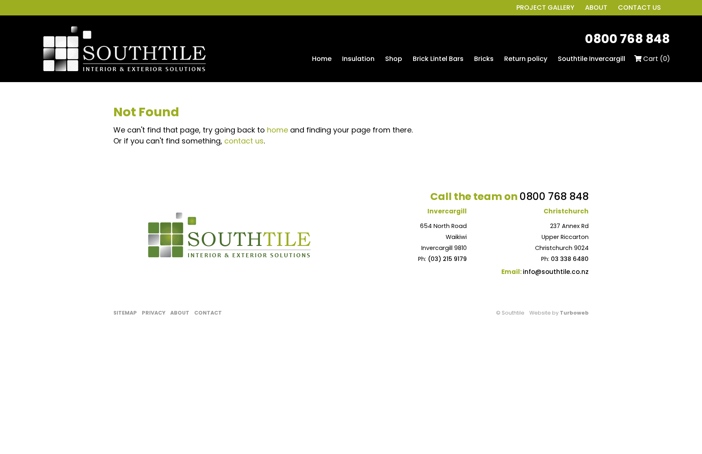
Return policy (525, 58)
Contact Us (639, 7)
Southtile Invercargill (591, 58)
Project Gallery (545, 7)
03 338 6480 (570, 259)
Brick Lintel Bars (438, 58)
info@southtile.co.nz (556, 271)
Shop (393, 58)
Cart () (655, 58)
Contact (208, 312)
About (596, 7)
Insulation (358, 58)
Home (322, 58)
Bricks (484, 58)
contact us (244, 141)
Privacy (153, 312)
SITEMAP (125, 312)
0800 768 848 (627, 39)
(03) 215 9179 (447, 259)
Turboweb (574, 312)
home (277, 130)
